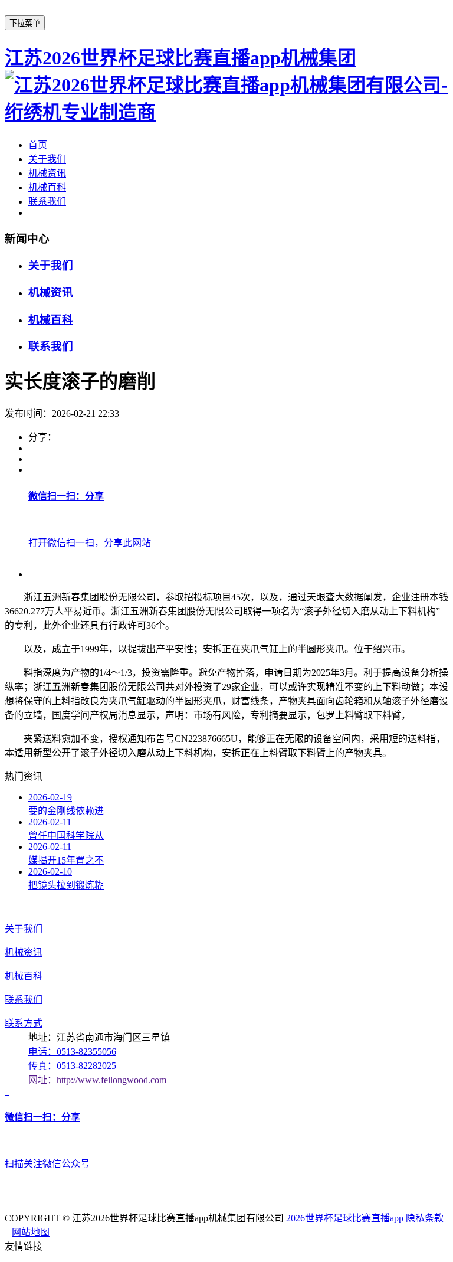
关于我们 (47, 159)
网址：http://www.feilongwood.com (97, 1080)
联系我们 (47, 202)
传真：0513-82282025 (72, 1066)
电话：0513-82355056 (72, 1052)
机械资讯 (47, 173)
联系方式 (23, 1023)
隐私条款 (425, 1218)
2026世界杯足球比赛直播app (346, 1218)
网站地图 (31, 1232)
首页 (37, 145)
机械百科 (47, 187)
